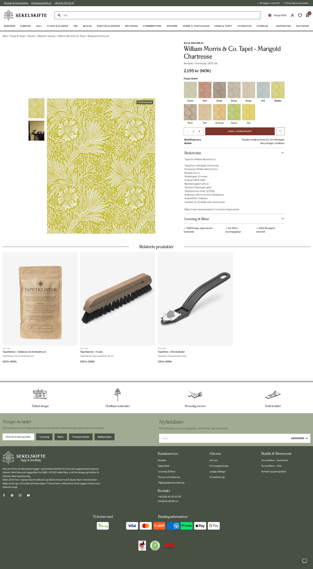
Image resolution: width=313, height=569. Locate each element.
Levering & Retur (167, 459)
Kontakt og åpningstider (273, 459)
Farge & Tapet (17, 36)
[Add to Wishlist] (280, 131)
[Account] (292, 15)
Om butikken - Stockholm (274, 448)
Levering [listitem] (44, 425)
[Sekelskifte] (53, 446)
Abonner (297, 426)
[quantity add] (199, 131)
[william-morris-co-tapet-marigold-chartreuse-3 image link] (101, 166)
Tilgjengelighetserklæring (171, 470)
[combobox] (160, 15)
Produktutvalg (217, 465)
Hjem (5, 36)
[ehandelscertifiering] (155, 534)
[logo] (25, 15)
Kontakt (162, 448)
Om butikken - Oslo (271, 454)
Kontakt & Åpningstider (16, 3)
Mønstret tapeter (47, 36)
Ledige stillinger (217, 459)
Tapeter (31, 36)
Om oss (213, 448)
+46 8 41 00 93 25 (64, 3)
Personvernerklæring (169, 465)
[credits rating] (169, 534)
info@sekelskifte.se (41, 3)
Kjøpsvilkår (164, 454)
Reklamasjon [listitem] (104, 425)
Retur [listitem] (61, 425)
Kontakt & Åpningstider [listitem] (18, 425)
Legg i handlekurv (240, 131)
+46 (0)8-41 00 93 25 (169, 484)
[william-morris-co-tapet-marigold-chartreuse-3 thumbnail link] (36, 108)
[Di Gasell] (142, 534)
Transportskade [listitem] (80, 425)
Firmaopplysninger (219, 454)
